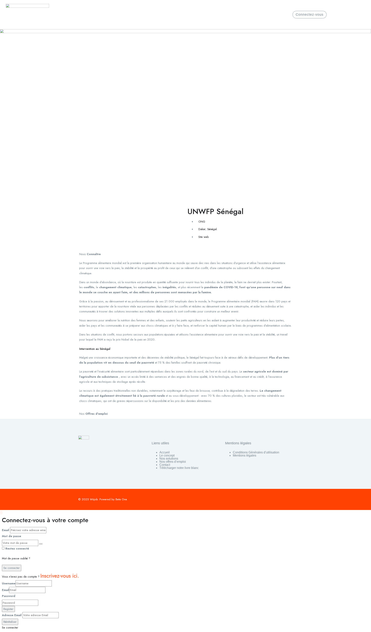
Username (8, 583)
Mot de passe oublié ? (16, 558)
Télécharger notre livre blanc (179, 468)
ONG (201, 221)
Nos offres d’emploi (172, 461)
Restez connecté (17, 548)
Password (8, 596)
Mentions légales (244, 455)
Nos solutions (168, 458)
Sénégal (212, 229)
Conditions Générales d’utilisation (256, 452)
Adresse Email (11, 615)
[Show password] (40, 543)
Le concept (166, 455)
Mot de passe (11, 536)
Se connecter (11, 568)
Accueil (164, 452)
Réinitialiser (10, 622)
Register (8, 609)
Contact (164, 465)
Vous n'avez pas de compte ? (40, 576)
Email (5, 530)
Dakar (201, 229)
